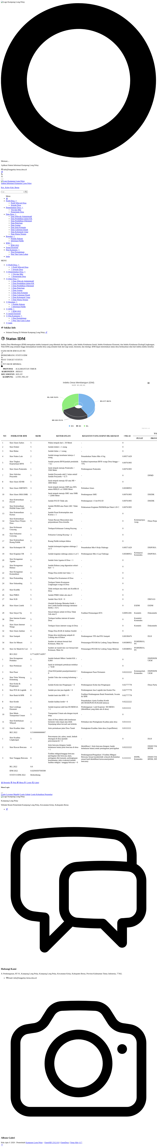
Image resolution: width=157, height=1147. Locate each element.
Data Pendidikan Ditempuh (21, 221)
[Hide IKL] (86, 426)
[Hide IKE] (78, 426)
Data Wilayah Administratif (21, 216)
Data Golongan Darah (19, 230)
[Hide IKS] (71, 426)
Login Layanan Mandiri (10, 794)
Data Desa (10, 214)
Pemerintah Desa (17, 212)
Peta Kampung (12, 250)
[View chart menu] (148, 383)
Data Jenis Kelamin (18, 227)
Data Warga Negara (18, 234)
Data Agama (15, 225)
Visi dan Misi (16, 210)
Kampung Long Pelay (34, 1143)
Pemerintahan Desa (13, 208)
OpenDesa (65, 1143)
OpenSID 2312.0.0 (51, 1143)
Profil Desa (10, 201)
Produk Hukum (17, 239)
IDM (8, 243)
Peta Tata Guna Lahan (19, 254)
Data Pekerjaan (17, 223)
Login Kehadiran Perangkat (41, 794)
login (8, 256)
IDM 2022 (15, 245)
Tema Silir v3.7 (76, 1143)
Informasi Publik (17, 241)
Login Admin (25, 794)
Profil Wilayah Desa (18, 203)
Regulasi (9, 236)
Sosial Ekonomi (12, 247)
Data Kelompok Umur (19, 232)
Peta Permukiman (17, 252)
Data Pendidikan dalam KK (21, 219)
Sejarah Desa (16, 205)
